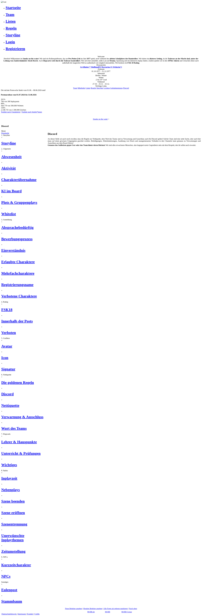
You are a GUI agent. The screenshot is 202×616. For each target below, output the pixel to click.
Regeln (93, 88)
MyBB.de (91, 612)
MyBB (107, 612)
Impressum (22, 614)
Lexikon (107, 88)
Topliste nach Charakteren (10, 112)
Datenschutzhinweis (9, 614)
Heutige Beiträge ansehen (92, 609)
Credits (37, 614)
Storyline (99, 88)
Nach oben (133, 609)
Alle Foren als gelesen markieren (115, 609)
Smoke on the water (100, 119)
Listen (88, 88)
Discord (126, 88)
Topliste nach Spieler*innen (32, 112)
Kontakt (30, 614)
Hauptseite (5, 133)
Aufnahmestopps (116, 88)
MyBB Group (126, 612)
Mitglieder (81, 88)
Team (75, 88)
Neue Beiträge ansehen (73, 609)
